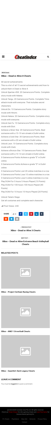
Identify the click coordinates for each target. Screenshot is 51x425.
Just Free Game (42, 412)
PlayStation (15, 419)
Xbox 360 (24, 419)
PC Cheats (5, 419)
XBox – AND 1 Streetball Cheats (15, 331)
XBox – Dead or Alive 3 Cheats (25, 230)
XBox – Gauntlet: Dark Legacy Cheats (18, 371)
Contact (24, 422)
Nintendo (32, 419)
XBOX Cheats (5, 72)
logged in (14, 384)
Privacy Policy (42, 419)
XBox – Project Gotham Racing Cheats (18, 292)
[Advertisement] (25, 26)
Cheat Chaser (13, 412)
